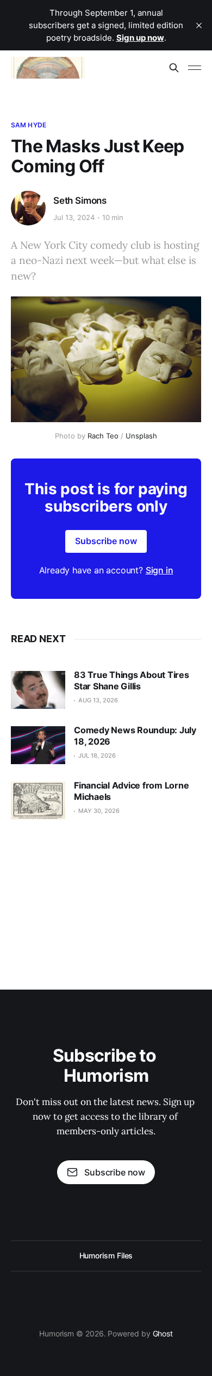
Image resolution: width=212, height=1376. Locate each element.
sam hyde (28, 125)
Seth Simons (80, 200)
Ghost (163, 1333)
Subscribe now (106, 540)
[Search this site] (174, 68)
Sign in (159, 570)
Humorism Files (106, 1255)
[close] (199, 25)
